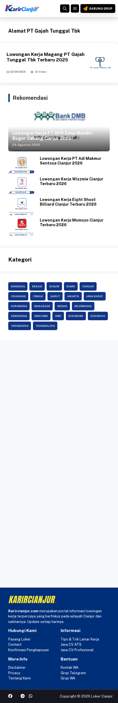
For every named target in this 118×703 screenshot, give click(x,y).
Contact (14, 644)
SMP (58, 316)
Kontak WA (69, 667)
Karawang (19, 306)
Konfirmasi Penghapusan (28, 650)
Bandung (18, 286)
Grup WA (68, 678)
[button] (64, 8)
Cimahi (38, 296)
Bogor (54, 286)
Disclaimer (17, 667)
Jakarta (73, 296)
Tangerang (20, 325)
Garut (55, 296)
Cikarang (18, 296)
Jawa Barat (94, 296)
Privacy (14, 673)
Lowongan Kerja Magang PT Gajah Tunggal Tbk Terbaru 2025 (46, 57)
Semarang (19, 316)
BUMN (70, 286)
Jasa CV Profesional (77, 650)
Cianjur (88, 286)
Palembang (83, 306)
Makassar (42, 306)
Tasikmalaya (45, 325)
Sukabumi (75, 316)
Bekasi (37, 286)
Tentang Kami (19, 678)
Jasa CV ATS (71, 644)
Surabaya (97, 316)
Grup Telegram (73, 673)
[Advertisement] (59, 404)
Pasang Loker (19, 639)
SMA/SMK (41, 316)
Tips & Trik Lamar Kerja (80, 639)
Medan (62, 306)
